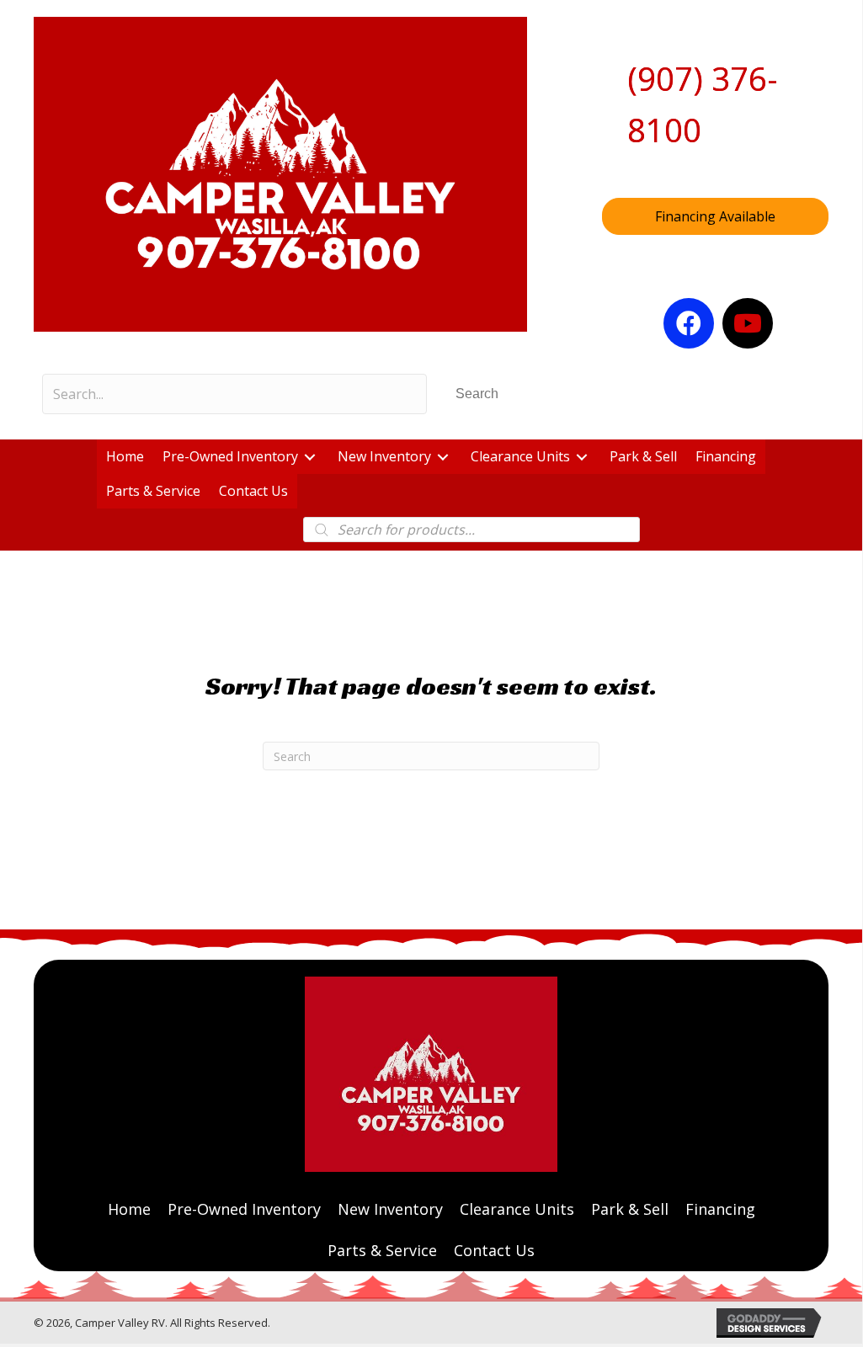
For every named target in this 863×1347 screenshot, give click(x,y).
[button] (477, 393)
